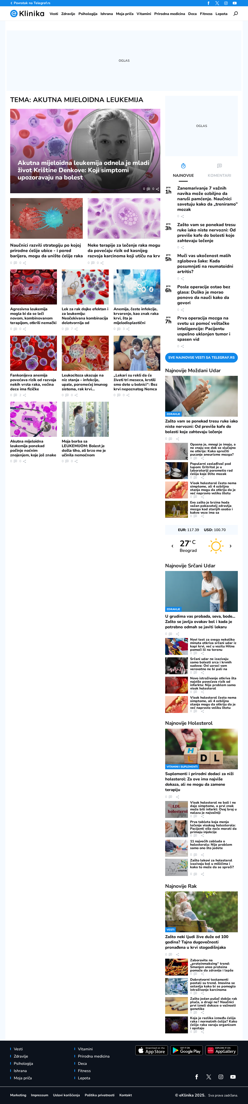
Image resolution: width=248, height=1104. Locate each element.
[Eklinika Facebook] (208, 3)
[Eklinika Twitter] (217, 3)
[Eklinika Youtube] (235, 3)
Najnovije (193, 370)
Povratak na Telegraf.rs (32, 3)
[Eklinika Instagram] (226, 3)
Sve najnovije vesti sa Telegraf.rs (201, 357)
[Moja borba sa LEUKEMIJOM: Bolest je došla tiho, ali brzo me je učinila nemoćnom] (85, 419)
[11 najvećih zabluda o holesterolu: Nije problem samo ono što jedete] (176, 848)
